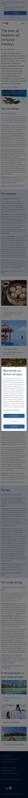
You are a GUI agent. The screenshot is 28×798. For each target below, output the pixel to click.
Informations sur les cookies (11, 410)
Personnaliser (14, 421)
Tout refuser (14, 426)
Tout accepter (14, 416)
